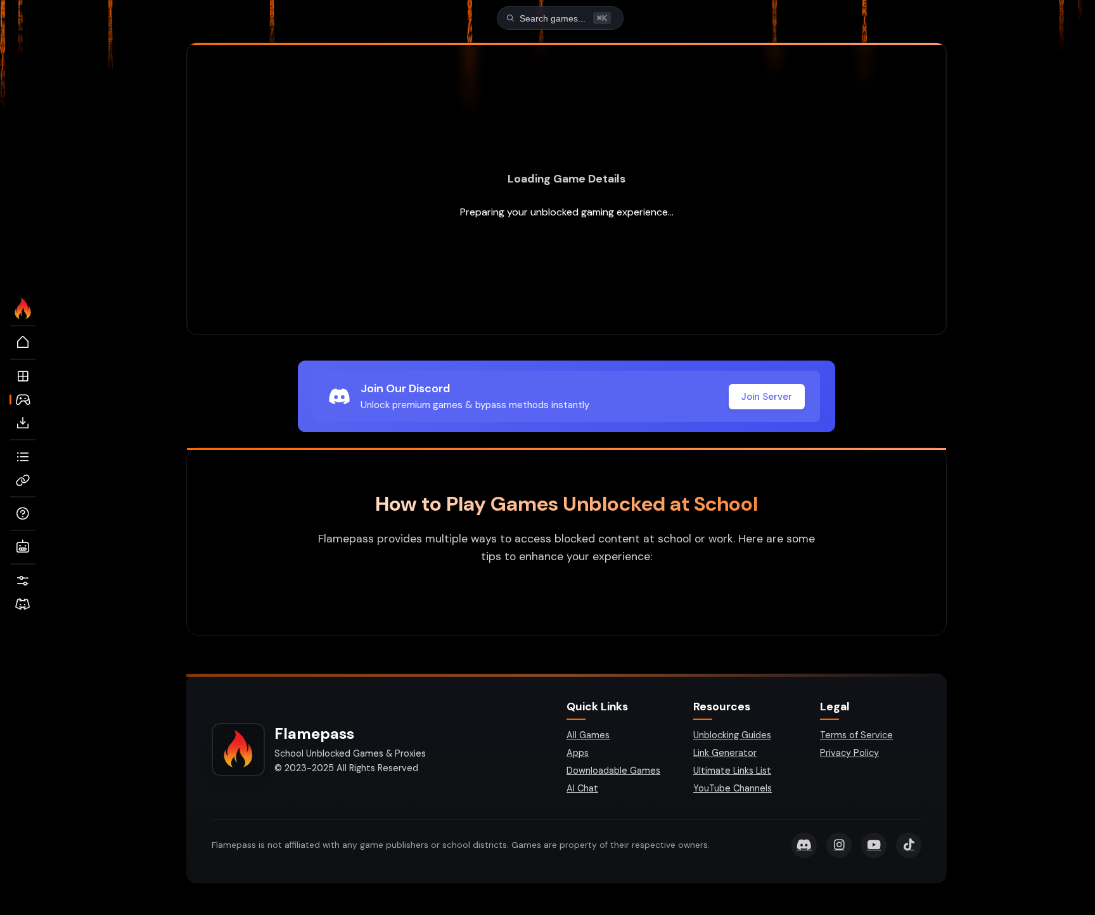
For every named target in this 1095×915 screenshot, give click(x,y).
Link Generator (725, 752)
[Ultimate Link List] (23, 457)
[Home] (23, 343)
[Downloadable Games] (23, 423)
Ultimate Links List (732, 770)
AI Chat (582, 788)
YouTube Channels (732, 788)
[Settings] (23, 581)
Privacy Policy (849, 752)
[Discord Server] (23, 604)
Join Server (766, 396)
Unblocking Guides (732, 735)
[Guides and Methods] (23, 514)
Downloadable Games (613, 770)
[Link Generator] (23, 480)
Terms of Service (856, 735)
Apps (578, 752)
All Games (588, 735)
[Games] (23, 400)
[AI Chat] (23, 547)
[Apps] (23, 376)
